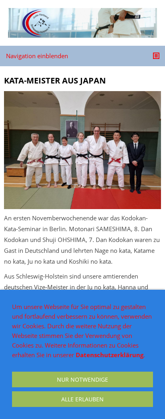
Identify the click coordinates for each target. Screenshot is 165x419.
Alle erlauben (82, 399)
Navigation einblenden (37, 56)
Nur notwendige (82, 379)
